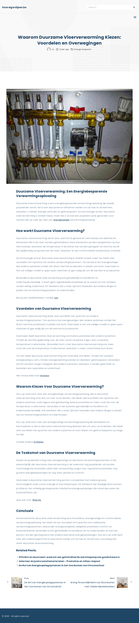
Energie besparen (82, 49)
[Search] (134, 7)
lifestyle (36, 500)
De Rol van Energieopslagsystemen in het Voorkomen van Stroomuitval (61, 565)
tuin (56, 297)
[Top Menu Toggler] (135, 17)
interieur (44, 375)
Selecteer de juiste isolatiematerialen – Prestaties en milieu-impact (59, 561)
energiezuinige (61, 219)
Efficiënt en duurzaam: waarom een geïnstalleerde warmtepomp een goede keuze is (69, 557)
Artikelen (39, 442)
